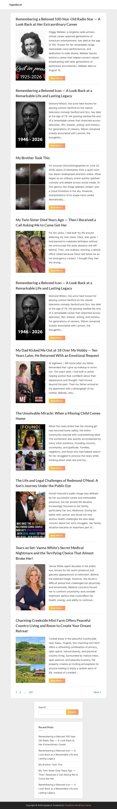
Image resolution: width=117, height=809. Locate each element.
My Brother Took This (33, 158)
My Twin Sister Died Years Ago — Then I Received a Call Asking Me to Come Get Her (58, 774)
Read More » (58, 79)
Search (42, 707)
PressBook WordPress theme (78, 805)
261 (31, 692)
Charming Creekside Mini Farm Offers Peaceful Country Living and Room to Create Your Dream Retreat (53, 625)
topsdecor (15, 4)
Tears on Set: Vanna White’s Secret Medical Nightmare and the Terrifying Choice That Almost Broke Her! (55, 553)
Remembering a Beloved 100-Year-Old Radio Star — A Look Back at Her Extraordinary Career (57, 740)
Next (96, 692)
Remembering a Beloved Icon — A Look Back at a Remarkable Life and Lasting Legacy (58, 754)
